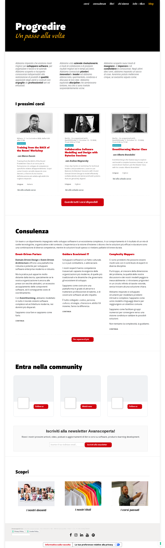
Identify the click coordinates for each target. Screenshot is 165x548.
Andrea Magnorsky (79, 161)
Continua (19, 321)
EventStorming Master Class (129, 149)
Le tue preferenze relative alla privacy (94, 544)
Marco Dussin (28, 156)
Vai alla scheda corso (26, 190)
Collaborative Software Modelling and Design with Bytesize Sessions (81, 152)
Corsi (86, 4)
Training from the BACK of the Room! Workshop (33, 149)
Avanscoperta (25, 4)
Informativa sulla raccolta (58, 544)
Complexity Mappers (121, 254)
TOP (151, 217)
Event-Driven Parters (28, 254)
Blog (150, 4)
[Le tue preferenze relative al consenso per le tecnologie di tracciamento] (160, 543)
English (151, 55)
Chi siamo (123, 4)
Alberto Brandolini (126, 155)
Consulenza (99, 4)
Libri (112, 4)
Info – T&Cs (139, 4)
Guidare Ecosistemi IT (75, 254)
